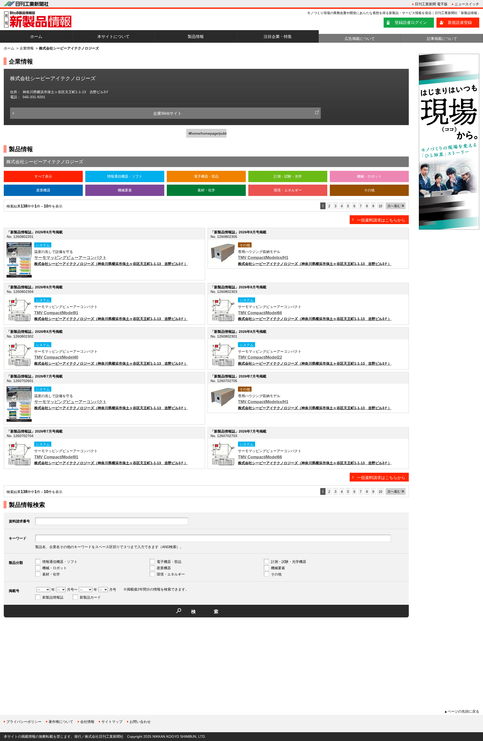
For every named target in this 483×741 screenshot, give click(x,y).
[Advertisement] (41, 656)
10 (380, 206)
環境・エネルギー (288, 190)
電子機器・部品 (206, 176)
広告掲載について (360, 38)
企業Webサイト (167, 113)
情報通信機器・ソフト (124, 176)
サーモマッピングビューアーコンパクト (70, 257)
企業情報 (27, 48)
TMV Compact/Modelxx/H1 (263, 257)
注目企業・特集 (278, 36)
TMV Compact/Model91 (56, 313)
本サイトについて (113, 36)
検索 (213, 611)
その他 (369, 190)
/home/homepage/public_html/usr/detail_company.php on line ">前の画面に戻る (208, 134)
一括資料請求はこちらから (381, 220)
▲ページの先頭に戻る (461, 711)
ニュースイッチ (467, 4)
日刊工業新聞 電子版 (431, 4)
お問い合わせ (140, 722)
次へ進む (393, 206)
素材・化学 (206, 190)
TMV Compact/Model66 (260, 313)
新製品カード (90, 597)
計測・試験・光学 (288, 176)
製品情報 (196, 36)
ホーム (36, 36)
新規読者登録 (460, 22)
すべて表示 (43, 176)
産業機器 (43, 190)
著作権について (61, 722)
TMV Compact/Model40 (56, 357)
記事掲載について (442, 38)
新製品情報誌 (52, 597)
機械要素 (125, 190)
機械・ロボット (369, 176)
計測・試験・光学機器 (288, 562)
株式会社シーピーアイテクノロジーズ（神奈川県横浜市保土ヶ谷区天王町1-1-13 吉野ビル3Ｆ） (111, 264)
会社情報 (87, 722)
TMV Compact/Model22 (260, 357)
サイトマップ (112, 722)
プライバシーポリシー (24, 722)
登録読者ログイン (411, 22)
